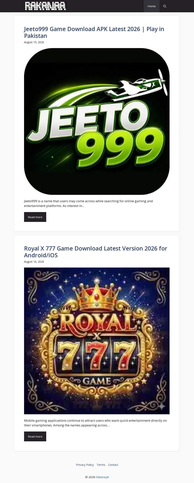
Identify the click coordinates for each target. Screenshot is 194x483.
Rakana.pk (102, 477)
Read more (35, 217)
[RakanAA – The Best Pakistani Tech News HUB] (45, 6)
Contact (113, 465)
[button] (165, 6)
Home (152, 6)
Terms (101, 465)
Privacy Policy (85, 465)
